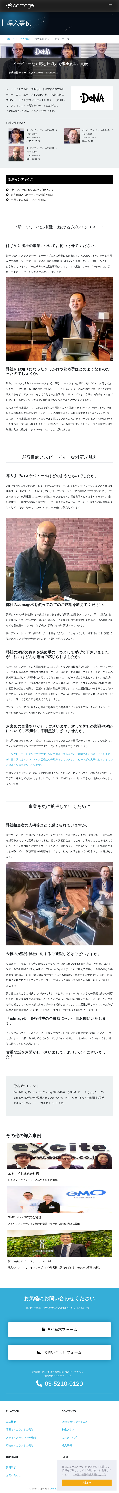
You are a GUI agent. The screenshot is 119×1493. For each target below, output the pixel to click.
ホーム (11, 39)
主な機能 (11, 1421)
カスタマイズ (69, 1437)
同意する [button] (86, 1482)
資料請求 (11, 1467)
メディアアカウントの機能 (21, 1437)
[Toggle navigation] (110, 6)
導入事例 (25, 39)
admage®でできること (75, 1421)
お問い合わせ (13, 1475)
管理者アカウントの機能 (19, 1429)
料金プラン (68, 1429)
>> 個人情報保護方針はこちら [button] (89, 1474)
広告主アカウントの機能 (19, 1445)
